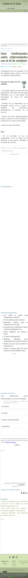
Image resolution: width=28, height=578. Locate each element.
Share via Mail (17, 66)
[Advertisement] (14, 27)
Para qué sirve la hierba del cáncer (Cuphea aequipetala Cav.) (16, 328)
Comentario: (6, 426)
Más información (18, 577)
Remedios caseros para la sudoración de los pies (16, 323)
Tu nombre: (5, 406)
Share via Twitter (6, 66)
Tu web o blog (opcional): (10, 419)
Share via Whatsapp (20, 63)
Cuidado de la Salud (12, 3)
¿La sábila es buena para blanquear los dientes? (16, 316)
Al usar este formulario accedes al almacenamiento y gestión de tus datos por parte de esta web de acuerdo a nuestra (14, 440)
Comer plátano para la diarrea (14, 320)
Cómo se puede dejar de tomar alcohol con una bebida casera (16, 349)
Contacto (14, 562)
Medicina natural (6, 48)
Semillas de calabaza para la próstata (15, 501)
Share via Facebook (7, 63)
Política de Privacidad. (11, 442)
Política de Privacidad (14, 565)
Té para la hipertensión (12, 336)
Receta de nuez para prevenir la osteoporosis (16, 344)
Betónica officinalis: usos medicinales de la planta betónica (16, 340)
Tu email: (4, 413)
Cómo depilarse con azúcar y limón (16, 333)
